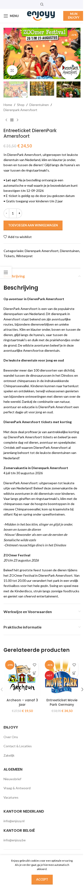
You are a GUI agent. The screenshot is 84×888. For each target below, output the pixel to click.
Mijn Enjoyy (73, 15)
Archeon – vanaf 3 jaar (22, 702)
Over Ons (11, 737)
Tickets (9, 256)
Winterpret (24, 256)
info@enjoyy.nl (14, 821)
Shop (20, 105)
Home (8, 105)
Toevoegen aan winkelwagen (33, 225)
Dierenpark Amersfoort (20, 110)
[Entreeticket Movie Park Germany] (61, 677)
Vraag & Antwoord (17, 788)
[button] (8, 53)
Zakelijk (9, 755)
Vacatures (11, 797)
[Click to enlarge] (12, 70)
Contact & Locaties (18, 746)
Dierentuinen (39, 105)
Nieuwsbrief (12, 779)
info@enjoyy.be (15, 840)
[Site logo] (41, 16)
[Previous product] (6, 120)
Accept (42, 879)
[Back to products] (12, 120)
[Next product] (17, 120)
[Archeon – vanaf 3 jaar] (22, 677)
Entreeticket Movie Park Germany (61, 702)
